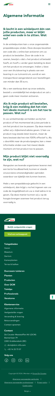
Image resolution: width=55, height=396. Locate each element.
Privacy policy (42, 382)
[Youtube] (20, 360)
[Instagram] (13, 360)
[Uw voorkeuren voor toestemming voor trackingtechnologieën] (52, 297)
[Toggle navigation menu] (49, 4)
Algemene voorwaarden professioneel (18, 382)
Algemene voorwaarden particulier (26, 379)
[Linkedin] (27, 360)
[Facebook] (6, 360)
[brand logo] (8, 4)
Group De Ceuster (39, 373)
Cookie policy (27, 386)
